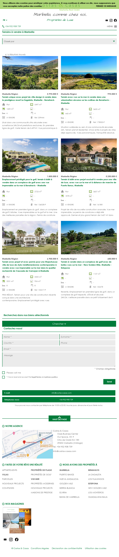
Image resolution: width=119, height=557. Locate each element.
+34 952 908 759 (13, 26)
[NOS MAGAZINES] (30, 520)
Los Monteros (96, 492)
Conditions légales (40, 548)
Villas (5, 474)
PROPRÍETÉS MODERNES (42, 483)
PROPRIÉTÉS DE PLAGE (41, 470)
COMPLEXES (8, 488)
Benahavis (93, 470)
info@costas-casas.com (64, 451)
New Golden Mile (97, 488)
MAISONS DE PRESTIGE (42, 492)
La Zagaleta (94, 474)
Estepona (93, 483)
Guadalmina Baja (97, 497)
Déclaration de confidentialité (67, 548)
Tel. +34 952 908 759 (62, 446)
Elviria (63, 492)
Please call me (14, 372)
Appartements (9, 470)
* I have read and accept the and (32, 377)
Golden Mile (66, 483)
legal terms (36, 377)
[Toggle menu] (108, 26)
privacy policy (51, 377)
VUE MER (35, 479)
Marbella (64, 470)
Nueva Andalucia (68, 479)
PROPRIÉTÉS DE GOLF (41, 474)
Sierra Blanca (67, 488)
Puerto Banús (66, 474)
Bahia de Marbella (69, 497)
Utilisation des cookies (95, 548)
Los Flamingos (96, 479)
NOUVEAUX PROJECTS (13, 483)
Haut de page (60, 419)
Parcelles (7, 479)
